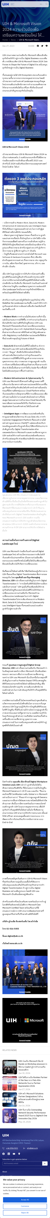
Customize (25, 1206)
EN (41, 4)
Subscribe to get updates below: (14, 1159)
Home (5, 40)
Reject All (25, 1212)
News (6, 1062)
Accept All (25, 1199)
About (4, 1171)
